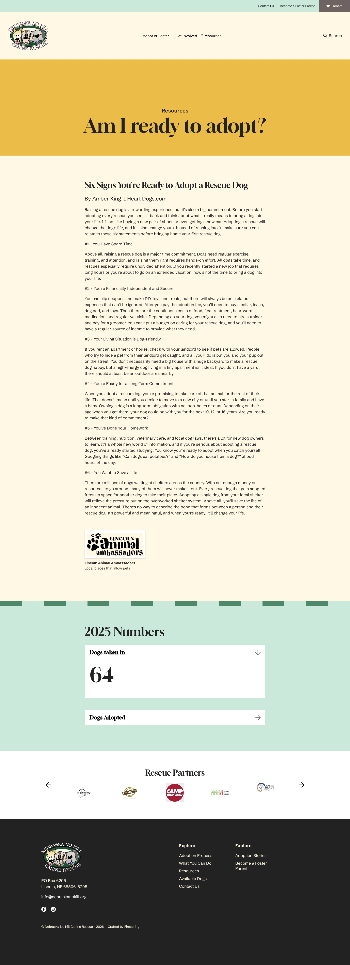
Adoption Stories (251, 855)
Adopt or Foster (156, 36)
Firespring (131, 927)
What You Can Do (195, 863)
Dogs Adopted (107, 717)
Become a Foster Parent (297, 6)
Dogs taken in (107, 652)
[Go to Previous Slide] (48, 785)
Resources (212, 36)
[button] (332, 36)
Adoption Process (195, 855)
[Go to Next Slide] (302, 785)
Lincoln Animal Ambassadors (110, 563)
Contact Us (266, 6)
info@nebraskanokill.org (63, 896)
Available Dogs (193, 878)
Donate (337, 6)
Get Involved (186, 36)
